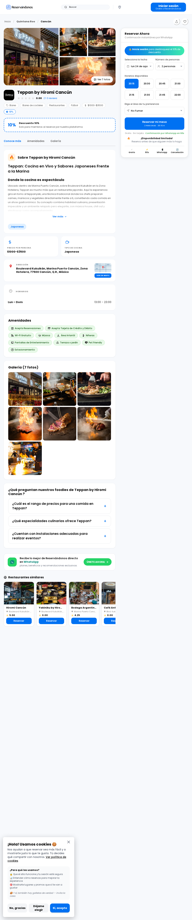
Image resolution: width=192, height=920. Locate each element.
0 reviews (52, 98)
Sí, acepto (60, 908)
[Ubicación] (120, 7)
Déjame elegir (38, 908)
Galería (55, 141)
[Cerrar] (68, 841)
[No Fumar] (154, 110)
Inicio (7, 21)
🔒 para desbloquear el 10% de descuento (154, 51)
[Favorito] (185, 21)
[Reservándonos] (19, 7)
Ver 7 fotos (104, 79)
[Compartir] (176, 21)
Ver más (57, 216)
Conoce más (12, 141)
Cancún (46, 21)
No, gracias (17, 908)
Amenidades (35, 141)
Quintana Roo (25, 21)
